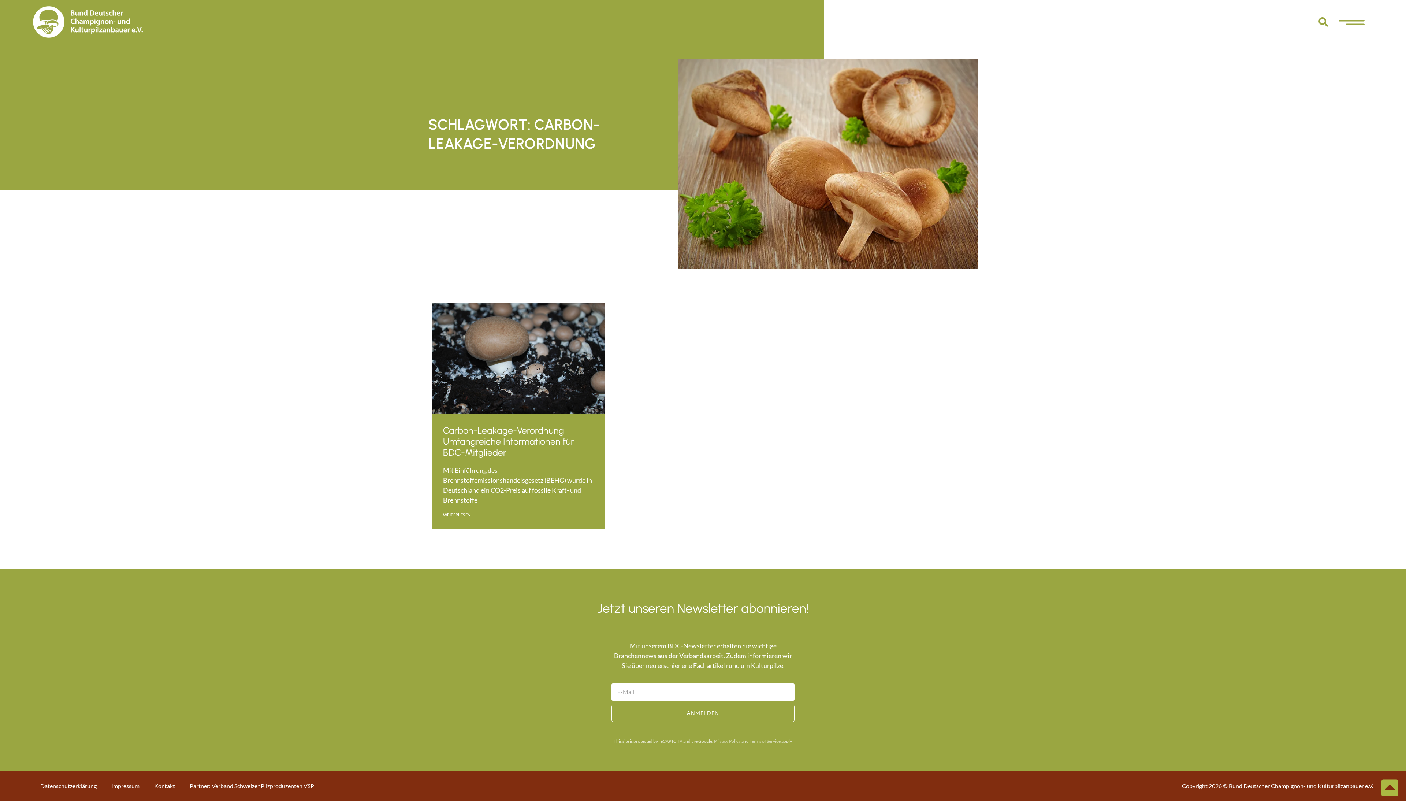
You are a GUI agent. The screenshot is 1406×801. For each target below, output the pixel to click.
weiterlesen (456, 514)
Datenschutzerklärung (68, 785)
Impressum (125, 785)
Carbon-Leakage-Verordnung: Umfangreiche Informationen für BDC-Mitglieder (508, 441)
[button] (1323, 22)
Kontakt (164, 785)
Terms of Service (765, 741)
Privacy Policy (727, 741)
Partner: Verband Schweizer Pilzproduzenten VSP (252, 785)
